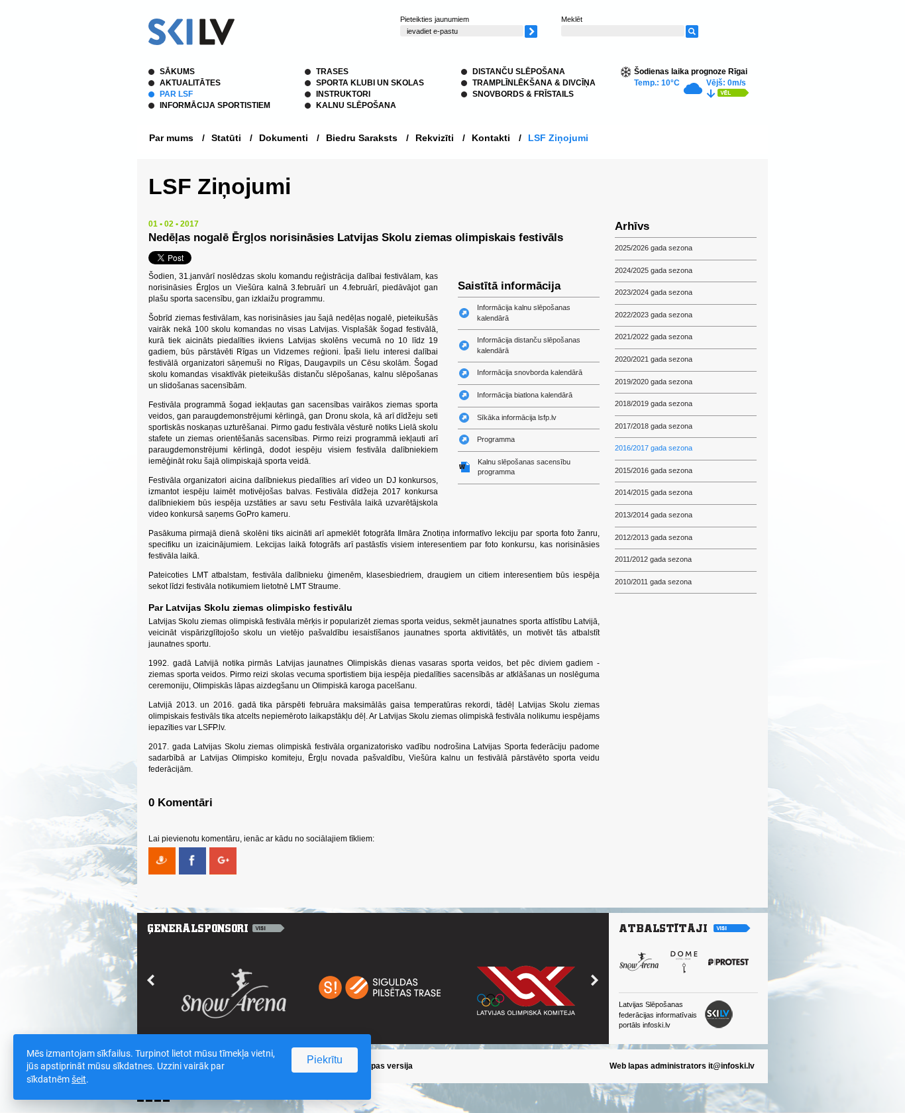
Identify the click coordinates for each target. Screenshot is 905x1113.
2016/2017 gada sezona (653, 448)
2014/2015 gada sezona (653, 492)
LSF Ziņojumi (558, 137)
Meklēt (571, 19)
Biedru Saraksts (362, 137)
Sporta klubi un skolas (370, 82)
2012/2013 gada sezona (653, 537)
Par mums (171, 137)
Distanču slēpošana (518, 71)
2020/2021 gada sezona (653, 359)
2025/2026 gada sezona (653, 248)
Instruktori (343, 94)
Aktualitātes (190, 82)
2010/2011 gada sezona (653, 582)
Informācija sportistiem (215, 105)
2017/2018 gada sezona (653, 426)
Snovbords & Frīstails (523, 94)
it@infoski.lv (731, 1066)
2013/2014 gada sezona (653, 515)
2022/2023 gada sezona (653, 315)
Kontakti (491, 137)
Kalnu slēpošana (356, 105)
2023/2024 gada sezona (653, 292)
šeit (79, 1079)
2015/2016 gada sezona (653, 470)
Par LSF (176, 94)
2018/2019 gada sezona (653, 403)
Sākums (177, 71)
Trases (332, 71)
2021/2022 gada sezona (653, 337)
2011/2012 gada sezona (653, 559)
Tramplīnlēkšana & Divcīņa (534, 82)
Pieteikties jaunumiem (434, 19)
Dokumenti (283, 137)
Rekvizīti (434, 137)
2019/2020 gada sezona (653, 382)
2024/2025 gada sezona (653, 270)
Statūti (226, 137)
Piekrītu (325, 1059)
